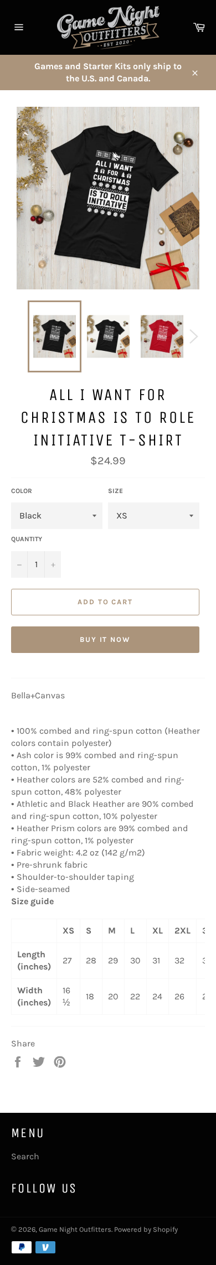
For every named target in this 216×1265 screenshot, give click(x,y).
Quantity (26, 539)
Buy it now (105, 639)
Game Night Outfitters (75, 1229)
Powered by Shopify (146, 1229)
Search (25, 1156)
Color (21, 491)
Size (115, 491)
